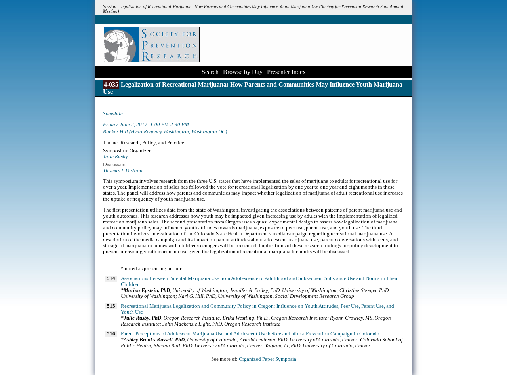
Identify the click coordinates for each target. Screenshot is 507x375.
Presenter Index (286, 71)
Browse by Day (243, 71)
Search (210, 71)
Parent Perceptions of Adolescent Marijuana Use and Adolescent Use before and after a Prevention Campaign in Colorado (250, 334)
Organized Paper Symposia (267, 359)
